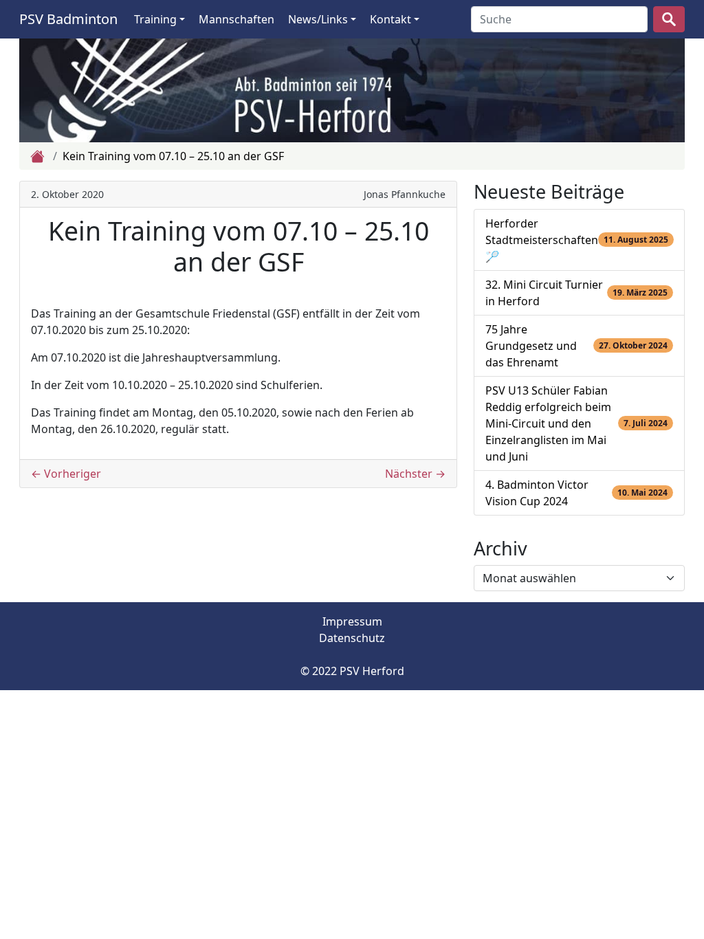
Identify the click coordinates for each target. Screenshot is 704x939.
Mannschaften (236, 19)
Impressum (352, 621)
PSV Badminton (68, 19)
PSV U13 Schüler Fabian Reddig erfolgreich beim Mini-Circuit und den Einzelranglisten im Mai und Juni (548, 423)
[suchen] (669, 19)
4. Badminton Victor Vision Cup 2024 (536, 493)
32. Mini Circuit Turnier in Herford (544, 293)
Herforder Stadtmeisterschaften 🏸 (541, 240)
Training (155, 19)
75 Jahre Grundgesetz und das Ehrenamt (531, 346)
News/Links (318, 19)
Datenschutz (352, 637)
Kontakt (390, 19)
